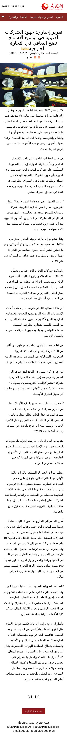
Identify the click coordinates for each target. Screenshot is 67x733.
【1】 (37, 697)
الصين (59, 17)
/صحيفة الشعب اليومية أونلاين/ (43, 53)
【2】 (30, 697)
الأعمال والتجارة (18, 17)
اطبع (30, 57)
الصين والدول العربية (42, 17)
